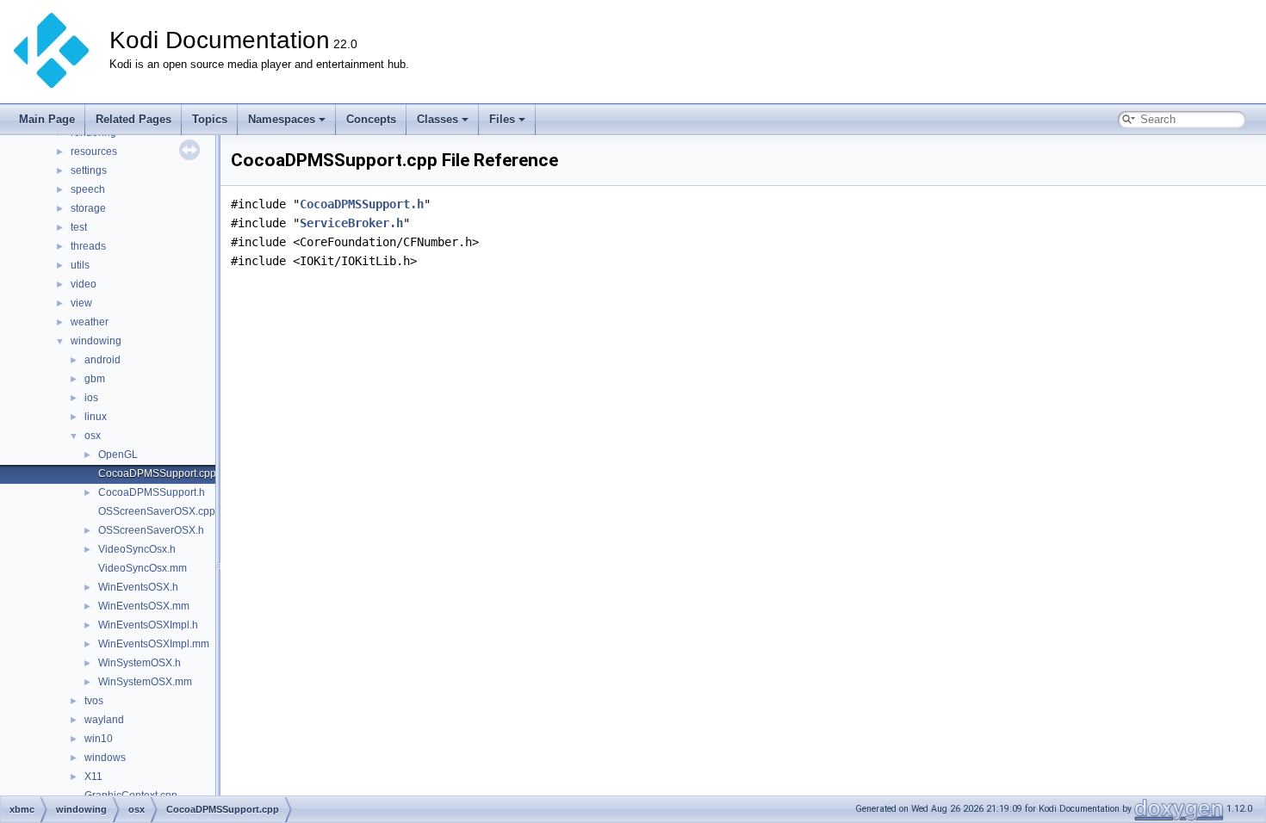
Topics (209, 119)
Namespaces (281, 119)
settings (89, 170)
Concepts (371, 119)
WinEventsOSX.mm (143, 606)
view (81, 303)
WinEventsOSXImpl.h (148, 625)
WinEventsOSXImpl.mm (153, 644)
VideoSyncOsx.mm (142, 568)
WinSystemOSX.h (139, 663)
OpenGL (118, 455)
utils (80, 265)
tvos (93, 701)
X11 (93, 776)
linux (95, 417)
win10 (98, 739)
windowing (96, 341)
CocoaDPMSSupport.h (151, 492)
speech (88, 189)
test (79, 227)
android (102, 360)
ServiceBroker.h (351, 223)
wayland (104, 720)
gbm (94, 379)
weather (90, 322)
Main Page (47, 119)
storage (88, 208)
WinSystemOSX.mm (145, 682)
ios (91, 398)
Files (502, 119)
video (83, 284)
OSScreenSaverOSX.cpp (156, 511)
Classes (437, 119)
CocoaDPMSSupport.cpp (157, 473)
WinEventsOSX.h (138, 587)
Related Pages (133, 119)
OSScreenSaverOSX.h (151, 530)
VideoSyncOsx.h (137, 549)
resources (94, 151)
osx (92, 436)
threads (88, 246)
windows (105, 758)
